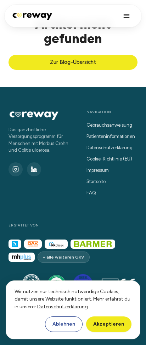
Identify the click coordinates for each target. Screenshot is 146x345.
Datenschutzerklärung (62, 307)
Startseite (96, 181)
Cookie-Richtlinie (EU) (109, 159)
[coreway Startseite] (32, 15)
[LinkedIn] (34, 169)
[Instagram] (16, 169)
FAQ (91, 192)
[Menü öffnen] (126, 16)
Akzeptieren (108, 324)
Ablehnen (63, 324)
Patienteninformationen (110, 136)
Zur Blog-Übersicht (73, 62)
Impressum (97, 170)
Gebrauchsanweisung (109, 125)
